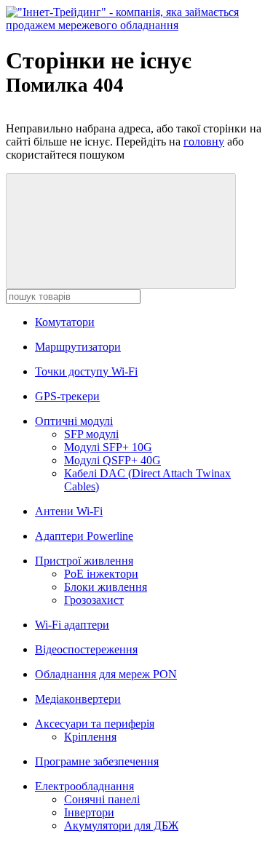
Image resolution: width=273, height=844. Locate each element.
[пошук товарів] (121, 231)
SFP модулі (91, 434)
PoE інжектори (101, 574)
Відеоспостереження (86, 649)
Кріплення (90, 736)
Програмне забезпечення (97, 761)
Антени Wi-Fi (69, 511)
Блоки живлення (105, 587)
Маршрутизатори (78, 347)
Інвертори (89, 812)
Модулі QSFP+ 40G (112, 460)
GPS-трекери (67, 396)
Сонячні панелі (102, 799)
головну (203, 141)
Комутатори (65, 322)
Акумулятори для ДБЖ (121, 825)
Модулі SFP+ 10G (108, 447)
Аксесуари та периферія (94, 723)
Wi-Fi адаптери (72, 624)
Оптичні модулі (74, 421)
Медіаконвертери (78, 699)
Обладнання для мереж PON (106, 674)
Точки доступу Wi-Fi (86, 371)
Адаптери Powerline (84, 536)
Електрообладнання (84, 786)
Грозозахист (94, 600)
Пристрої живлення (84, 560)
